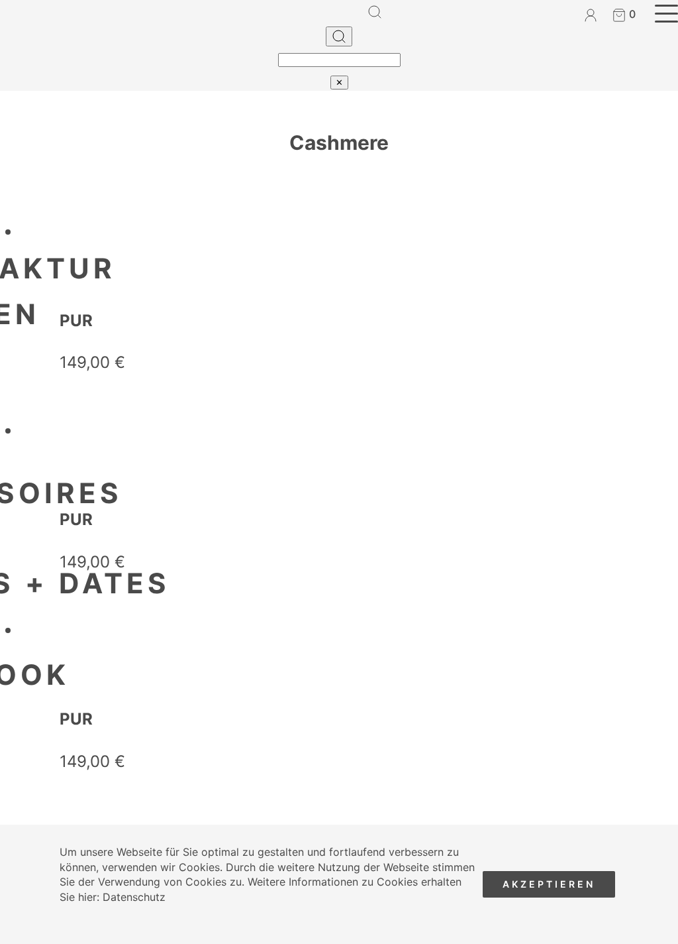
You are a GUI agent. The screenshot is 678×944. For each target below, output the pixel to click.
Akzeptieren (549, 884)
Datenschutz (134, 897)
